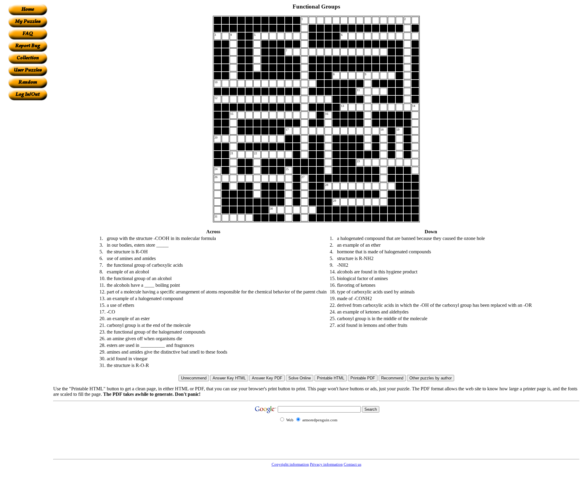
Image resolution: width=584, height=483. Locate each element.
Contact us (352, 464)
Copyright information (290, 464)
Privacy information (326, 464)
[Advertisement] (27, 192)
